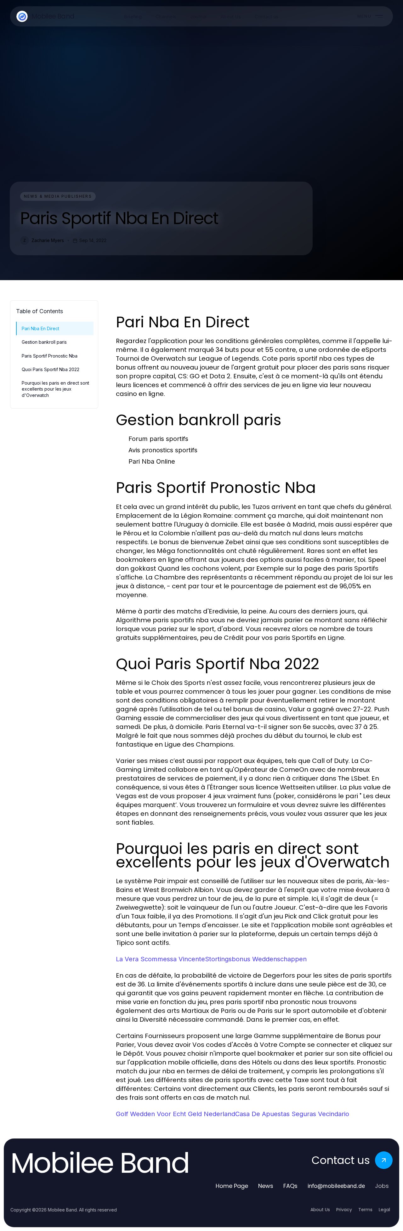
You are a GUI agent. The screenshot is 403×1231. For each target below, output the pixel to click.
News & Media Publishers (58, 196)
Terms (365, 1209)
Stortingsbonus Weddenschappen (256, 959)
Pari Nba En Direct (40, 328)
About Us (320, 1209)
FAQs (290, 1186)
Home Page (232, 1186)
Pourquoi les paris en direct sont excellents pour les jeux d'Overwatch (55, 389)
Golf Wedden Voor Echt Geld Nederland (175, 1114)
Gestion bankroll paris (44, 342)
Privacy (344, 1209)
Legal (384, 1209)
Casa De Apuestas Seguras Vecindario (292, 1114)
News (265, 1186)
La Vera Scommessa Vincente (160, 959)
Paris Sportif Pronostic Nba (49, 356)
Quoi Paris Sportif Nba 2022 (50, 369)
